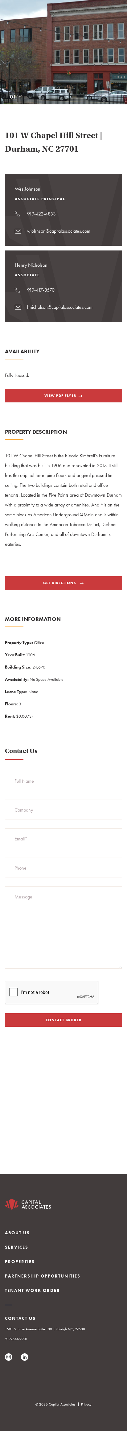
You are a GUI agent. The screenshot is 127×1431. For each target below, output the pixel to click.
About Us (17, 1232)
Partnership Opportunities (42, 1276)
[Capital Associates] (28, 1206)
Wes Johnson (27, 189)
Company (23, 810)
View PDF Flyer (60, 395)
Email (20, 839)
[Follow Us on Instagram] (8, 1357)
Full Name (24, 781)
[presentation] (52, 993)
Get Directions (60, 582)
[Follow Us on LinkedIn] (24, 1357)
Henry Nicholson (31, 265)
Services (16, 1247)
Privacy (86, 1404)
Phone (20, 868)
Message (23, 897)
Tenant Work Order (32, 1290)
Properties (20, 1261)
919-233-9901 (16, 1338)
